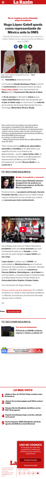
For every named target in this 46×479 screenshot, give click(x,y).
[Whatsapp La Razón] (25, 47)
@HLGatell (29, 127)
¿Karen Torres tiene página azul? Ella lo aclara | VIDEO (24, 402)
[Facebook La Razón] (16, 47)
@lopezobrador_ (37, 129)
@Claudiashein (17, 133)
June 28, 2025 (7, 141)
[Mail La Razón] (30, 47)
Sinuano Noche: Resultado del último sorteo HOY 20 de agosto (23, 409)
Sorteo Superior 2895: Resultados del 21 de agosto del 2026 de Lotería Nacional (23, 423)
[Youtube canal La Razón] (38, 473)
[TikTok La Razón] (33, 473)
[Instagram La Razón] (29, 473)
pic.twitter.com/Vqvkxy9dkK (13, 137)
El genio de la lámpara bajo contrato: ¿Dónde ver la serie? (23, 416)
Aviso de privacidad (30, 465)
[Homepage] (23, 2)
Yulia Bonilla (10, 80)
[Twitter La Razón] (21, 47)
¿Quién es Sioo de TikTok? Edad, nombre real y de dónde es (23, 395)
